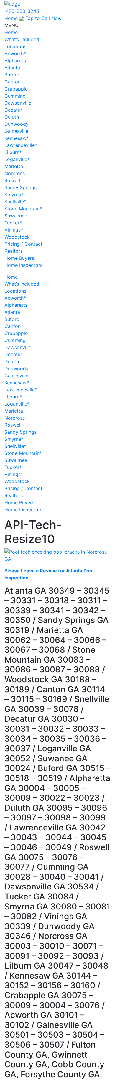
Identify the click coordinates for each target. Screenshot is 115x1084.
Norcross (14, 173)
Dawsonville (17, 103)
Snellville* (15, 202)
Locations (15, 46)
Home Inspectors (23, 265)
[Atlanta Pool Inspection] (12, 3)
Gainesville (16, 131)
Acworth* (15, 53)
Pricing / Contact (23, 244)
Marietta (13, 166)
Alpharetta (16, 60)
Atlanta (12, 68)
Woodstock (17, 237)
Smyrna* (14, 194)
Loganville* (16, 159)
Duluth (11, 117)
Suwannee (15, 216)
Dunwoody (16, 124)
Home (11, 18)
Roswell (13, 180)
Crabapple (16, 89)
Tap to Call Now (43, 18)
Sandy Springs (20, 187)
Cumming (15, 96)
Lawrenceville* (20, 145)
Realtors (13, 251)
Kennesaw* (16, 138)
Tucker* (13, 223)
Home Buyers (19, 258)
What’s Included (21, 39)
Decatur (13, 110)
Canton (12, 82)
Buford (11, 75)
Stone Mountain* (23, 209)
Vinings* (13, 230)
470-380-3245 (22, 11)
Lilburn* (13, 152)
